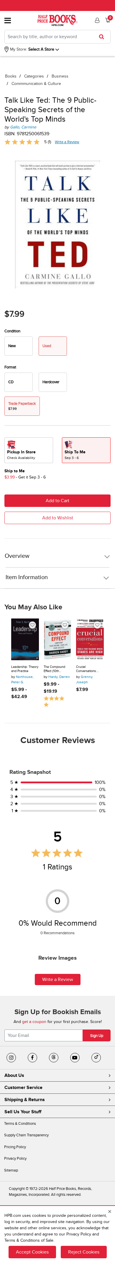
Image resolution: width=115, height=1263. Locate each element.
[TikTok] (96, 1057)
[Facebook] (32, 1057)
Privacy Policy (15, 1158)
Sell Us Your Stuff (22, 1112)
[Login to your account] (96, 20)
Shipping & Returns (24, 1100)
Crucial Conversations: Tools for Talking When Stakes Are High (88, 669)
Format (10, 367)
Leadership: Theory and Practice (24, 669)
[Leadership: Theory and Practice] (25, 639)
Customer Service (23, 1087)
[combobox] (57, 36)
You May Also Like (33, 607)
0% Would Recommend (58, 923)
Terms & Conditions (20, 1123)
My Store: (18, 49)
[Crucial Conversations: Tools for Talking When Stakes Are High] (90, 639)
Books (11, 76)
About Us (14, 1075)
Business (60, 76)
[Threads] (53, 1057)
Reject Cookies (83, 1252)
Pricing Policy (15, 1147)
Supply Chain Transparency (26, 1135)
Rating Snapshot (30, 772)
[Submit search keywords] (103, 36)
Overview (17, 556)
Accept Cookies (32, 1252)
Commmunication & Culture (36, 83)
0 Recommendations (57, 933)
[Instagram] (11, 1057)
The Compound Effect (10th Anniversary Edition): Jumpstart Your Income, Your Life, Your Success (57, 669)
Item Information (27, 577)
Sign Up (96, 1035)
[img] (22, 141)
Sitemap (11, 1170)
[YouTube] (75, 1057)
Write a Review (67, 142)
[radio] (18, 346)
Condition (12, 331)
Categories (34, 76)
